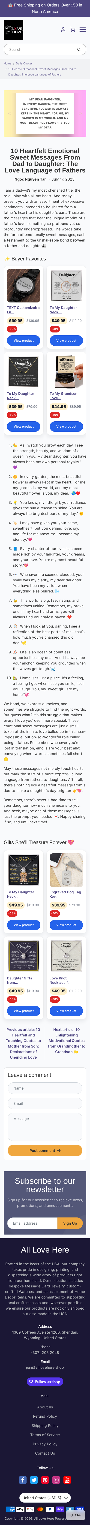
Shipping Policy (45, 1425)
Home (7, 63)
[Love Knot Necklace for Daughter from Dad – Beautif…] (66, 956)
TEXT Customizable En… (23, 309)
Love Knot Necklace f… (60, 980)
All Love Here (45, 1249)
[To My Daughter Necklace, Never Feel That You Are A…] (23, 870)
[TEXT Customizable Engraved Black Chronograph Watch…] (23, 285)
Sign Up (70, 1223)
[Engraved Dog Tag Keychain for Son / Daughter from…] (66, 870)
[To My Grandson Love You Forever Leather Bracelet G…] (66, 371)
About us (45, 1407)
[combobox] (38, 49)
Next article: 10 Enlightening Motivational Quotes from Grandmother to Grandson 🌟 (66, 1040)
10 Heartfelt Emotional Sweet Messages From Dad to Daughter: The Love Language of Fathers (42, 71)
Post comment (42, 1150)
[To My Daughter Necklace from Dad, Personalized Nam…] (23, 371)
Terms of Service (45, 1434)
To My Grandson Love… (63, 395)
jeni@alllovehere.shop (45, 1367)
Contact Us (45, 1453)
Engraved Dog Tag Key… (65, 894)
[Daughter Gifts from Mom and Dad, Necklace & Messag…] (23, 956)
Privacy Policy (45, 1444)
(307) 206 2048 (45, 1352)
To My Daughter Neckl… (63, 309)
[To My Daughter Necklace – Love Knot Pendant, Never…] (66, 285)
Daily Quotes (24, 63)
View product (24, 340)
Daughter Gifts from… (19, 980)
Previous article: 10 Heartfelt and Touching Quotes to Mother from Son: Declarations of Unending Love (23, 1043)
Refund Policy (45, 1416)
